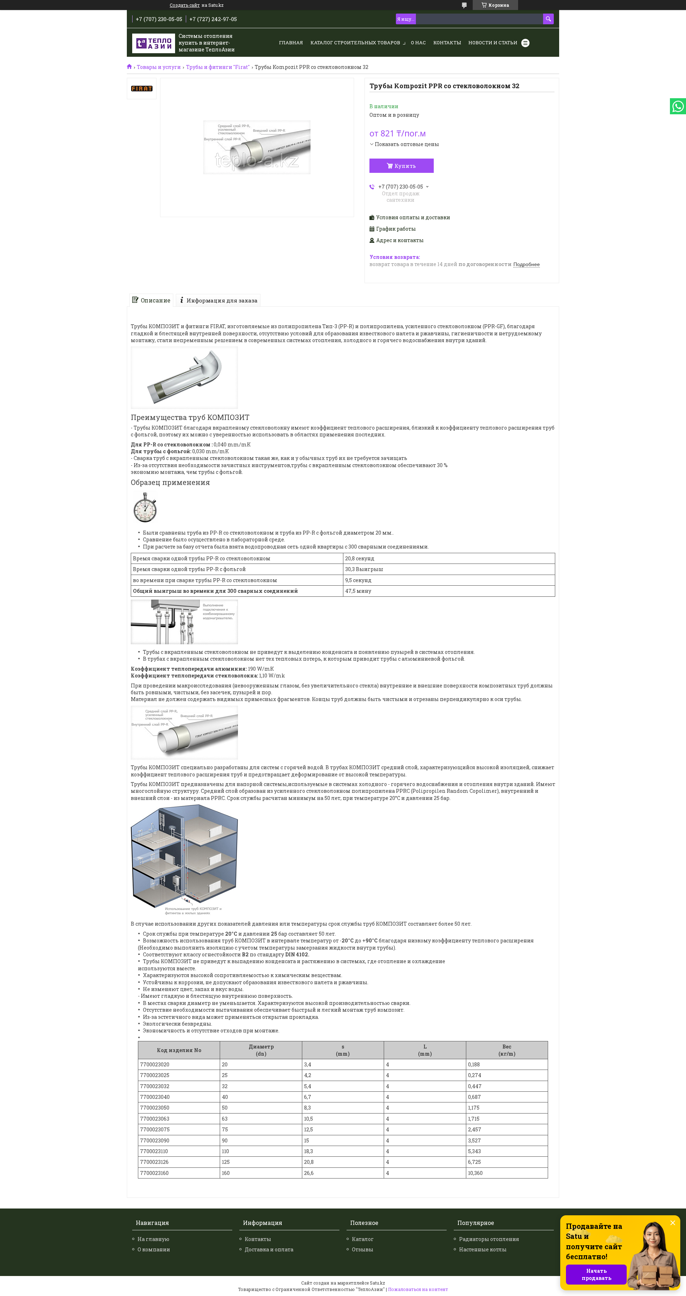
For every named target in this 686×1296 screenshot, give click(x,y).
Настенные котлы (483, 1249)
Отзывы (362, 1249)
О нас (418, 42)
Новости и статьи (492, 42)
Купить (405, 165)
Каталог (363, 1239)
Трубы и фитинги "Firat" (218, 67)
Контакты (447, 42)
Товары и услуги (159, 67)
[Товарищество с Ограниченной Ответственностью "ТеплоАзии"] (153, 43)
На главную (153, 1239)
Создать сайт (185, 4)
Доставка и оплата (269, 1249)
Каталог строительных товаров (355, 42)
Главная (291, 42)
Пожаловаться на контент (418, 1289)
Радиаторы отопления (489, 1239)
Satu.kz (377, 1283)
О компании (154, 1249)
